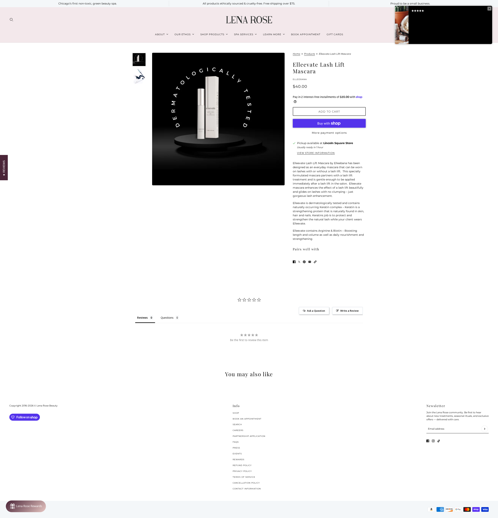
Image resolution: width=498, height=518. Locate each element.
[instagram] (433, 441)
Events (237, 453)
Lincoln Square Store (338, 143)
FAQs (236, 442)
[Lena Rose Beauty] (249, 19)
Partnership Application (249, 436)
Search (237, 424)
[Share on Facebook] (294, 262)
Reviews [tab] (142, 317)
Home (296, 54)
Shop (236, 413)
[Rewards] (26, 506)
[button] (315, 262)
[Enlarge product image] (218, 119)
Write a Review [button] (349, 310)
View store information (316, 153)
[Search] (11, 20)
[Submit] (484, 429)
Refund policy (242, 465)
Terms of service (244, 477)
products (309, 54)
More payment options (329, 133)
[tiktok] (439, 441)
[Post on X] (299, 262)
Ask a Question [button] (316, 310)
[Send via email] (310, 262)
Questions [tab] (167, 317)
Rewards (238, 459)
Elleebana (300, 79)
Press (236, 448)
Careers (238, 430)
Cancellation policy (246, 483)
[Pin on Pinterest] (304, 262)
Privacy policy (242, 471)
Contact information (247, 488)
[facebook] (428, 441)
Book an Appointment (247, 419)
